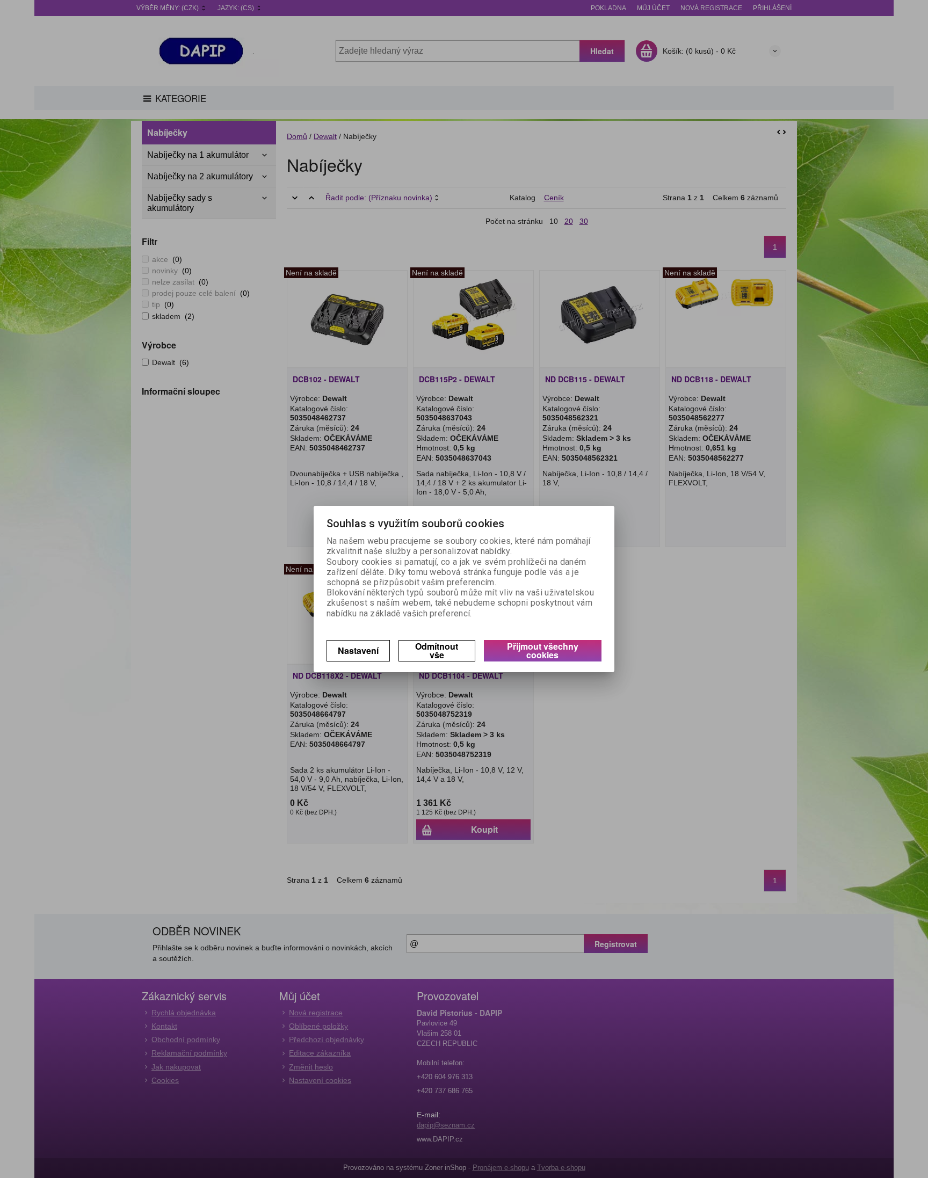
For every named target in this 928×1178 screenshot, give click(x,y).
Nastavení (358, 650)
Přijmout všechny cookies (542, 650)
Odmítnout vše (436, 650)
